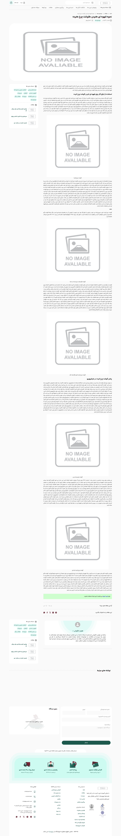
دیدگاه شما (107, 725)
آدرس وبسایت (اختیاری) (104, 717)
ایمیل (83, 710)
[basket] (11, 3)
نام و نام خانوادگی (105, 710)
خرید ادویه (105, 596)
